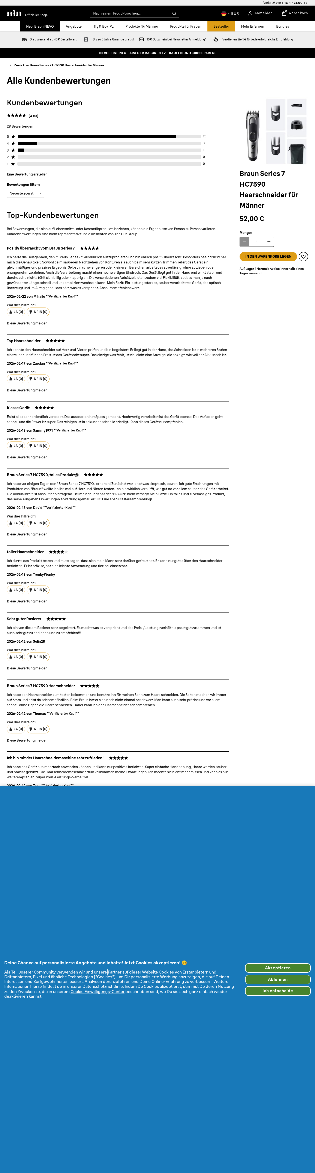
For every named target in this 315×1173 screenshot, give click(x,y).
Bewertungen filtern (23, 184)
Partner (115, 972)
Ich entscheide (277, 990)
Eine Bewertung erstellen (27, 174)
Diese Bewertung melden (27, 323)
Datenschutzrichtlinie (102, 986)
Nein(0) (41, 312)
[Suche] (174, 13)
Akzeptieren (278, 967)
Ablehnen (278, 979)
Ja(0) (18, 312)
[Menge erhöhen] (269, 241)
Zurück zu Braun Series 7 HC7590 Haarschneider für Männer (59, 65)
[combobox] (134, 13)
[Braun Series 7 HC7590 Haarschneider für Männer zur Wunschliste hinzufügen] (303, 256)
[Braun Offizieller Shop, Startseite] (27, 13)
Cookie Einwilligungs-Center (97, 991)
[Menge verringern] (244, 241)
